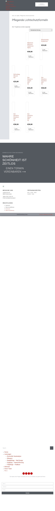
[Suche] (51, 448)
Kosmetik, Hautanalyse (14, 456)
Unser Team (8, 468)
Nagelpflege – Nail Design (15, 460)
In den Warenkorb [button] (30, 56)
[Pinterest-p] (26, 473)
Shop (6, 471)
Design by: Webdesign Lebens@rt (45, 214)
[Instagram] (31, 473)
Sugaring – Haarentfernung (15, 462)
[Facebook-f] (23, 473)
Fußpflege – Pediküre (13, 464)
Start (13, 15)
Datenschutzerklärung (9, 207)
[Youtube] (29, 473)
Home (6, 452)
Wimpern (9, 458)
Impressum (7, 205)
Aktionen (7, 466)
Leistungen (7, 454)
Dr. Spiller (17, 15)
